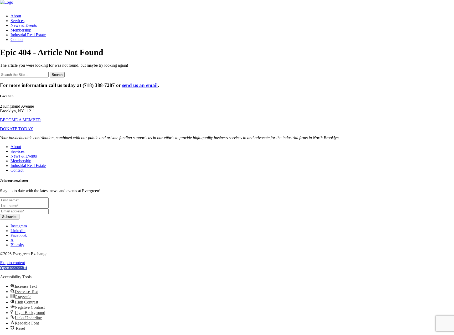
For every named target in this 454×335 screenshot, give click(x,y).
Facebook (19, 235)
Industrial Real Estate (28, 35)
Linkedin (18, 230)
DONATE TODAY (16, 129)
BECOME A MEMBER (20, 120)
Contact (17, 39)
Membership (21, 30)
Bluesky (17, 245)
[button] (13, 268)
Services (17, 20)
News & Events (24, 25)
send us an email (140, 85)
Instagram (19, 226)
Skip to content (12, 262)
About (16, 16)
